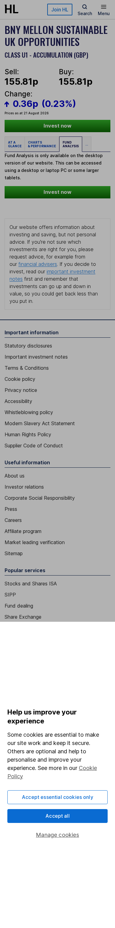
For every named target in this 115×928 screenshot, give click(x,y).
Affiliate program (23, 531)
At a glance (14, 144)
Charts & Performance (42, 144)
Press (11, 509)
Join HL (59, 9)
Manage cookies (57, 835)
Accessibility (18, 401)
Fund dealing (19, 606)
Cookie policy (20, 379)
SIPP (10, 595)
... (86, 144)
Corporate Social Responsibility (40, 498)
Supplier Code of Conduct (34, 445)
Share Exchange (23, 617)
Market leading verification (35, 542)
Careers (13, 520)
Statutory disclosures (28, 346)
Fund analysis (71, 144)
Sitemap (14, 553)
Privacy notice (21, 390)
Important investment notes (36, 357)
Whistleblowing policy (29, 412)
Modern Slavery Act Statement (40, 423)
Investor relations (24, 487)
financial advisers (37, 264)
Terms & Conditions (27, 368)
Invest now (57, 126)
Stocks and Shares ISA (31, 583)
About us (15, 476)
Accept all (57, 816)
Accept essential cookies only (57, 797)
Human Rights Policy (28, 434)
